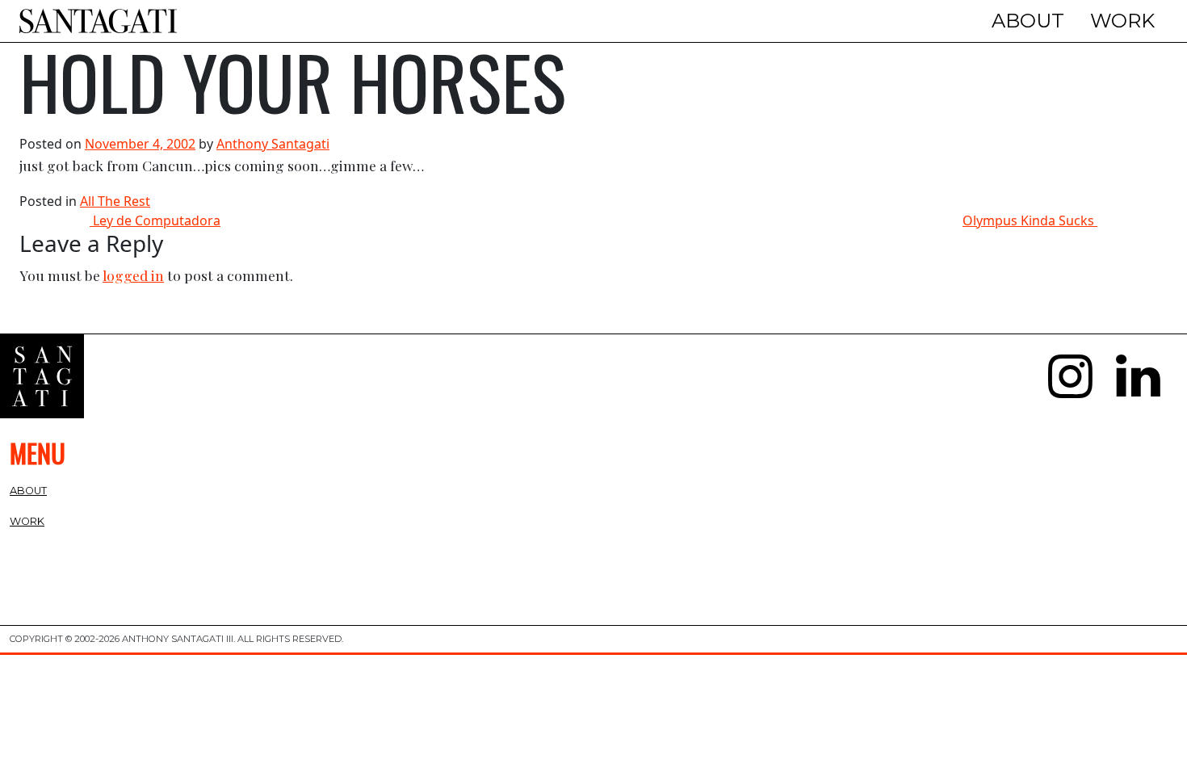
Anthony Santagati (272, 144)
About (1028, 20)
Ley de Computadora (155, 220)
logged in (133, 275)
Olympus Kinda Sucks (1030, 220)
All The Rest (115, 201)
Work (1122, 20)
